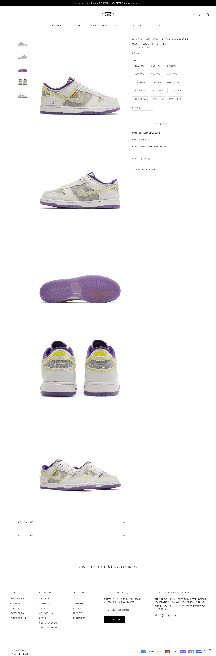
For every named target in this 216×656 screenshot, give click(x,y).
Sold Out (161, 124)
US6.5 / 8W (155, 66)
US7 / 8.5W (171, 66)
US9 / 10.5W (139, 82)
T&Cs (75, 598)
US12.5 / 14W (157, 99)
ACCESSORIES (140, 25)
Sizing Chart (26, 522)
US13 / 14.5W (175, 99)
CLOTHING (121, 25)
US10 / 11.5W (173, 82)
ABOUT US (44, 598)
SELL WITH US (46, 613)
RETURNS (78, 608)
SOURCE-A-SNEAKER (49, 623)
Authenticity (26, 535)
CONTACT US (79, 618)
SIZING (42, 608)
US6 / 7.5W (139, 66)
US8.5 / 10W (171, 74)
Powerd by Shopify (20, 654)
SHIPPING (78, 603)
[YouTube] (169, 615)
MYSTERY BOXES (18, 618)
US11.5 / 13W (175, 90)
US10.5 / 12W (140, 90)
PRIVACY (77, 613)
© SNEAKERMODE (20, 650)
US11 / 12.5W (157, 90)
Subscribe (114, 619)
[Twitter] (145, 159)
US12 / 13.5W (140, 99)
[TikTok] (176, 615)
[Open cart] (207, 14)
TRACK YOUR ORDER (49, 628)
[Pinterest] (149, 159)
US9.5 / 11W (156, 82)
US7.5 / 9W (139, 74)
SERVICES (160, 25)
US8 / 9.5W (155, 74)
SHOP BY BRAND (100, 25)
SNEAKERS (79, 25)
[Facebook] (141, 159)
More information (145, 169)
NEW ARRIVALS (59, 25)
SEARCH (43, 618)
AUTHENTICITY (46, 603)
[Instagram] (163, 615)
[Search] (200, 14)
